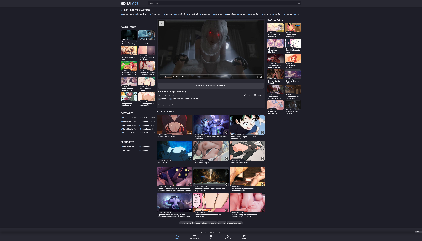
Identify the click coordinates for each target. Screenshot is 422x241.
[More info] (190, 132)
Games (244, 239)
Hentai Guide (146, 147)
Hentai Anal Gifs (130, 122)
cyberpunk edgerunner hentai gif (205, 223)
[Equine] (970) (157, 14)
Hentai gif (148, 122)
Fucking (180, 99)
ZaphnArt (194, 99)
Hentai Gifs (148, 125)
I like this (249, 95)
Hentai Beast (130, 125)
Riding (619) (231, 14)
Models (228, 239)
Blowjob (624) (206, 14)
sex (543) (267, 14)
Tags (211, 239)
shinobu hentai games (234, 223)
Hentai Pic (145, 150)
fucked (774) (180, 14)
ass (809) (169, 14)
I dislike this (260, 95)
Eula (174, 99)
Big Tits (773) (193, 14)
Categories (194, 239)
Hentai (129, 3)
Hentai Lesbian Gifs (148, 129)
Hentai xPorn (148, 133)
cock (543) (278, 14)
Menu (417, 232)
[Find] (299, 3)
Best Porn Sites (128, 147)
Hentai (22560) (128, 14)
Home (177, 239)
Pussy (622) (219, 14)
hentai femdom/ (148, 118)
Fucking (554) (255, 14)
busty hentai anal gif (186, 223)
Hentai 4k (126, 150)
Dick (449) (299, 14)
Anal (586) (242, 14)
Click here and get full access (209, 86)
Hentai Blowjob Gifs (130, 129)
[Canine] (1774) (142, 14)
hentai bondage (130, 133)
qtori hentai (222, 223)
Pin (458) (289, 14)
